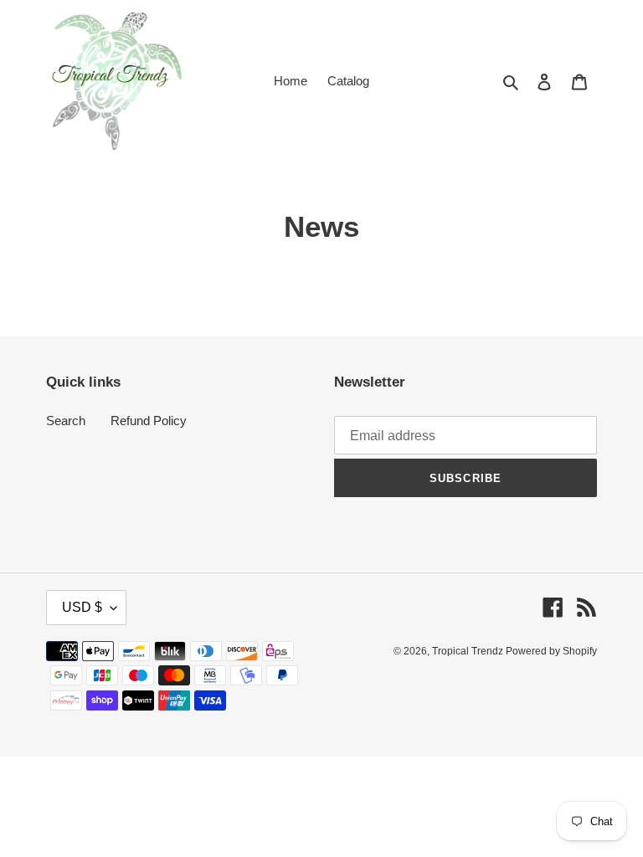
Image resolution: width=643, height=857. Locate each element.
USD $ (82, 607)
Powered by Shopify (551, 651)
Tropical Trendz (469, 651)
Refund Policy (149, 420)
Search (65, 420)
